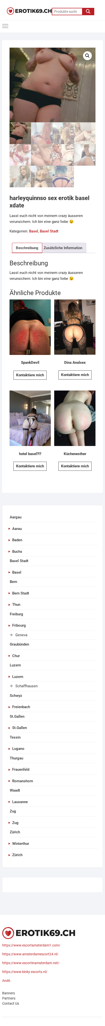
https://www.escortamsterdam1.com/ (31, 945)
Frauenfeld (20, 769)
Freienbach (21, 707)
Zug (13, 811)
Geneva (21, 635)
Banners (8, 993)
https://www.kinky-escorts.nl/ (24, 972)
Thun (16, 604)
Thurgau (16, 758)
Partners (8, 998)
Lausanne (20, 802)
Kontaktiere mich (30, 375)
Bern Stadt (20, 593)
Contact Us (10, 1003)
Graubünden (19, 644)
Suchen (88, 11)
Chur (16, 656)
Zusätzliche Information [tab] (63, 248)
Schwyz (16, 695)
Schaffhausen (26, 686)
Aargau (15, 517)
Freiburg (16, 614)
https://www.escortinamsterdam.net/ (30, 963)
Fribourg (19, 625)
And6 (6, 981)
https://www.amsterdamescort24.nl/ (30, 954)
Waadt (15, 790)
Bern (13, 582)
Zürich (15, 832)
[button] (87, 55)
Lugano (18, 748)
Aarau (17, 528)
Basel (33, 231)
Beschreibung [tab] (27, 248)
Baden (17, 540)
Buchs (17, 551)
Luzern (15, 665)
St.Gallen (17, 716)
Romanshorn (22, 781)
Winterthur (20, 843)
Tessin (15, 737)
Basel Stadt (49, 231)
